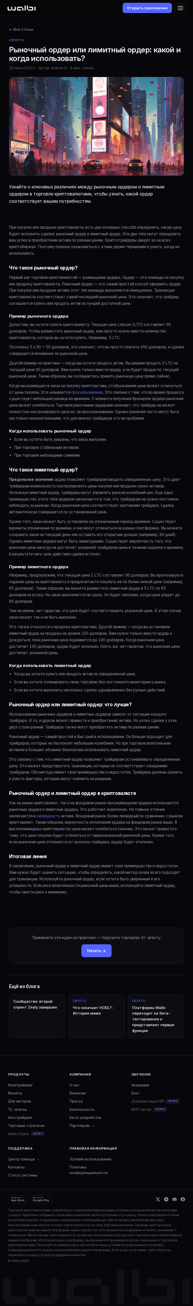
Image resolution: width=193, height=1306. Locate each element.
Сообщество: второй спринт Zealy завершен (35, 1004)
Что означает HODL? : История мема (93, 1007)
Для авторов (19, 1101)
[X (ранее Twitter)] (158, 1199)
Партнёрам (80, 1125)
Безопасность (82, 1109)
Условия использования (90, 1159)
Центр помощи (22, 1159)
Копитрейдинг (20, 1085)
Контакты (16, 1167)
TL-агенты (17, 1109)
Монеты (15, 1093)
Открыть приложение (147, 8)
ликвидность (48, 816)
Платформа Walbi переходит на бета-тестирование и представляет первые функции (153, 1016)
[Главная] (22, 8)
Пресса (76, 1101)
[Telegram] (166, 1199)
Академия (140, 1085)
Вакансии (78, 1093)
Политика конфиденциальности (89, 1170)
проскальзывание (87, 392)
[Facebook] (183, 1199)
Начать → (96, 950)
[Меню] (180, 8)
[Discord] (174, 1199)
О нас (74, 1085)
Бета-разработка (85, 1117)
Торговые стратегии (26, 1125)
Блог (135, 1093)
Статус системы (22, 1175)
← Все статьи (21, 29)
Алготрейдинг (20, 1117)
